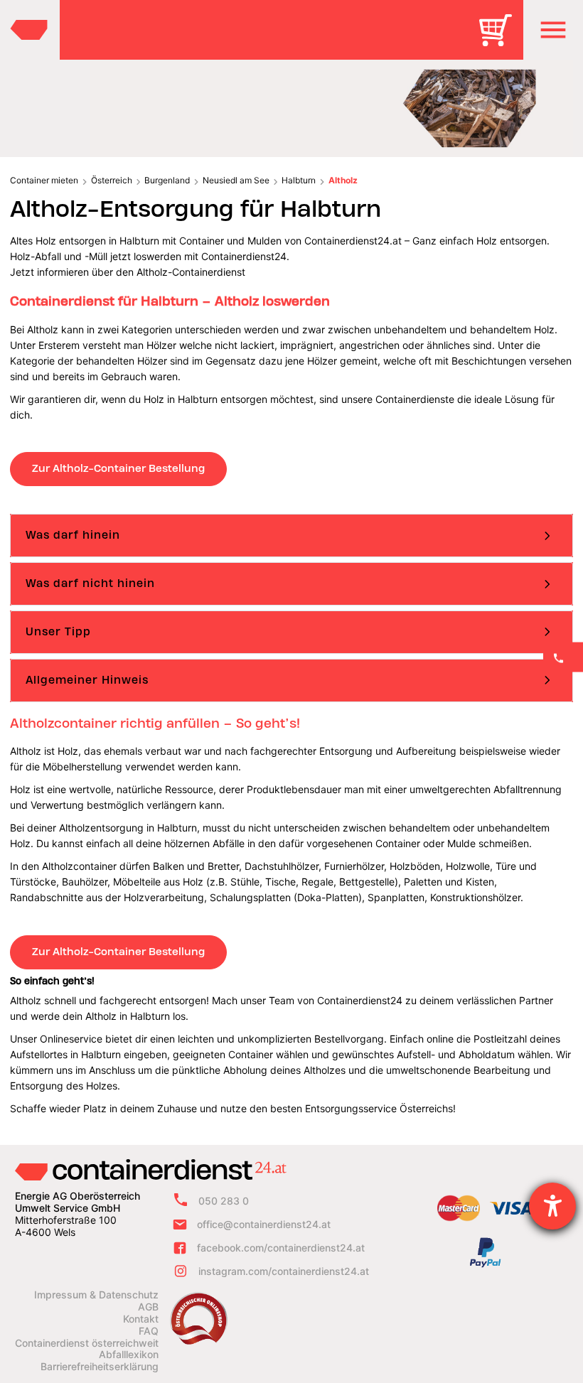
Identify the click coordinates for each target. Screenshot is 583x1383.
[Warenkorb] (500, 40)
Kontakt (141, 1319)
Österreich (111, 180)
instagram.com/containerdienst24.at (283, 1271)
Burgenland (167, 180)
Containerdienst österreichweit (87, 1343)
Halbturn (299, 180)
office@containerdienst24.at (264, 1224)
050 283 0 (223, 1201)
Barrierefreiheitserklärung (100, 1366)
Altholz (343, 180)
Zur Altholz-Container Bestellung (118, 468)
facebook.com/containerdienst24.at (281, 1248)
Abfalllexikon (129, 1354)
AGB (148, 1307)
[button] (553, 30)
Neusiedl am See (236, 180)
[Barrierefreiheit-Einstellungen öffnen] (552, 1206)
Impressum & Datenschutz (96, 1295)
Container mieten (44, 180)
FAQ (149, 1331)
